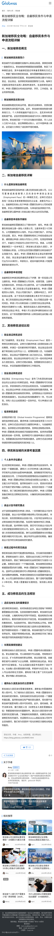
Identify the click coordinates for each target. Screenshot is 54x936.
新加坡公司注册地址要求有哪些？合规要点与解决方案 (14, 838)
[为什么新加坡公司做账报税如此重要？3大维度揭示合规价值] (40, 884)
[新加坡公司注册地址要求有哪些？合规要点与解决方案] (14, 827)
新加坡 (30, 26)
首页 (3, 11)
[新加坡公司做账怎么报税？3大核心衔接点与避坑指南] (14, 855)
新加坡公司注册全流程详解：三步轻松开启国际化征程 (40, 867)
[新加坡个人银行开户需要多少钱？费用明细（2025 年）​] (14, 884)
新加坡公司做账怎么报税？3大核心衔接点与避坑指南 (14, 866)
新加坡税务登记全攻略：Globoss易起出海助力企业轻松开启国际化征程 (40, 838)
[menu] (50, 3)
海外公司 (32, 822)
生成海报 (9, 755)
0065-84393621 (29, 928)
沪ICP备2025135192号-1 (10, 932)
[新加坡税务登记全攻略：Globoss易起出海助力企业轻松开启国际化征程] (40, 827)
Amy (3, 26)
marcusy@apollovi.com (29, 926)
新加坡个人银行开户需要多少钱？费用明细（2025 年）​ (14, 895)
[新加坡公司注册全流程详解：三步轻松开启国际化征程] (40, 855)
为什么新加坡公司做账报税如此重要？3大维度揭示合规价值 (40, 895)
